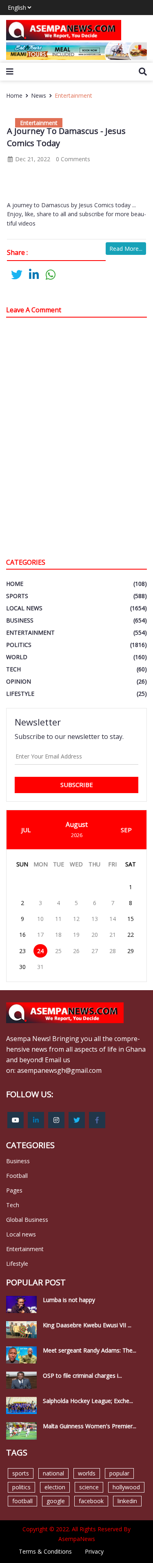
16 (22, 934)
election (54, 1487)
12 (76, 919)
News (38, 95)
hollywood (126, 1487)
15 (130, 919)
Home (14, 95)
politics (21, 1487)
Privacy (94, 1551)
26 (76, 951)
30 (22, 967)
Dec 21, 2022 (31, 159)
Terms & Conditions (45, 1551)
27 (94, 951)
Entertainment (73, 95)
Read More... (125, 248)
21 (112, 934)
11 (58, 919)
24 (40, 951)
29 (130, 951)
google (56, 1501)
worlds (86, 1473)
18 (58, 934)
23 (22, 951)
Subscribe (76, 784)
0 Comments (73, 159)
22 (130, 934)
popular (119, 1473)
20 (94, 934)
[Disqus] (76, 439)
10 (40, 919)
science (89, 1487)
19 (76, 934)
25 (58, 951)
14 (112, 919)
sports (20, 1473)
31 (40, 967)
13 (94, 919)
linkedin (127, 1501)
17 (40, 934)
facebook (91, 1501)
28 (112, 951)
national (53, 1473)
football (22, 1501)
